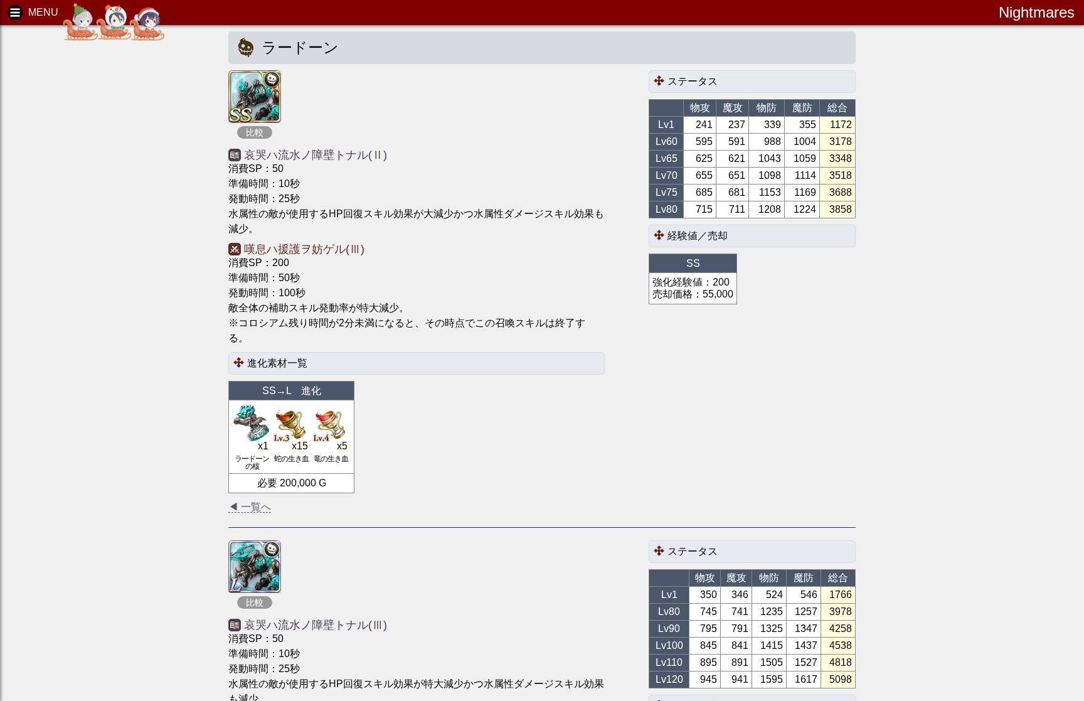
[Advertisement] (107, 226)
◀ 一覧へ (249, 506)
